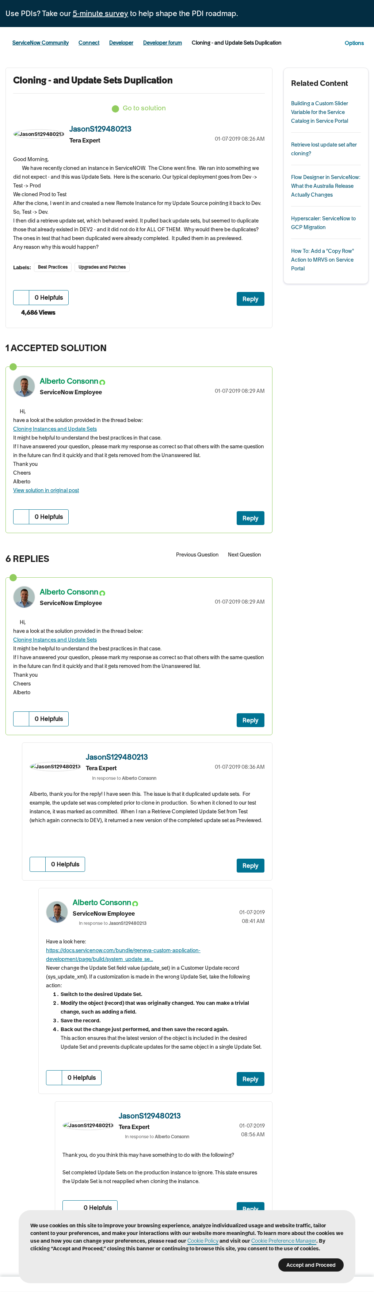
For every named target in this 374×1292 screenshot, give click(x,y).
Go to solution (144, 108)
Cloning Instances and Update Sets (55, 429)
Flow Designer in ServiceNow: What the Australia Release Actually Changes (325, 186)
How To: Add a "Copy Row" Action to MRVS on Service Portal (322, 260)
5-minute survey (100, 13)
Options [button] (354, 43)
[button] (21, 297)
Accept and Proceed (311, 1265)
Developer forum (162, 42)
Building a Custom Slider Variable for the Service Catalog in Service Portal (319, 112)
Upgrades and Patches (102, 267)
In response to (124, 778)
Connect (89, 42)
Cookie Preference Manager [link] (283, 1241)
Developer (121, 42)
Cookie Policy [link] (202, 1241)
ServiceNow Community (40, 42)
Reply (251, 299)
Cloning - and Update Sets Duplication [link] (237, 42)
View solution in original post (46, 490)
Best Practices (53, 267)
